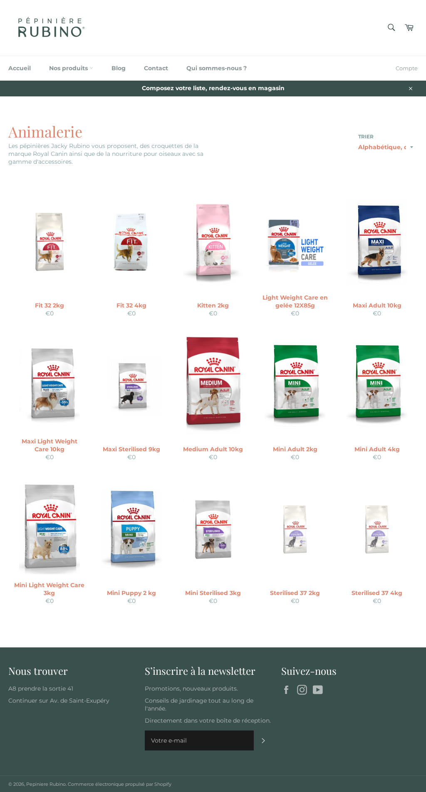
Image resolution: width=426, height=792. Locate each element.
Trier (366, 136)
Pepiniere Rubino (46, 784)
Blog (118, 68)
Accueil (19, 68)
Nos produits (69, 68)
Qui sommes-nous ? (216, 68)
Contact (156, 68)
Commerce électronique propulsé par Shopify (119, 784)
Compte (407, 68)
